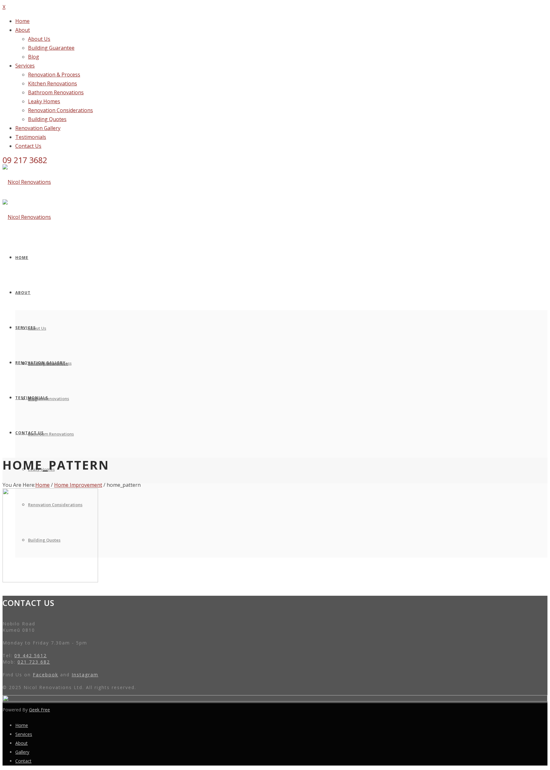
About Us (39, 38)
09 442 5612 (30, 655)
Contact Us (28, 145)
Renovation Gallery (37, 128)
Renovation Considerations (60, 110)
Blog (33, 56)
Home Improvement (78, 484)
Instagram (85, 675)
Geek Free (39, 710)
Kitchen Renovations (52, 83)
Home (22, 21)
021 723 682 (34, 662)
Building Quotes (47, 119)
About (22, 29)
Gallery (22, 752)
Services (25, 65)
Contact (23, 761)
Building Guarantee (51, 47)
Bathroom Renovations (56, 92)
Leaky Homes (44, 101)
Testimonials (30, 136)
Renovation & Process (54, 74)
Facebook (45, 675)
